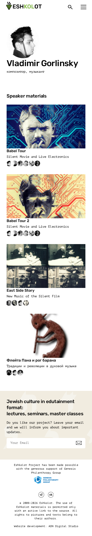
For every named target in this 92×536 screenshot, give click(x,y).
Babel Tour (16, 151)
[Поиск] (70, 7)
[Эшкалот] (23, 7)
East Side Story (20, 290)
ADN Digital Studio (63, 526)
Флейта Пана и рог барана (31, 360)
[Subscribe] (79, 443)
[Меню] (83, 7)
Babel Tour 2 (18, 221)
